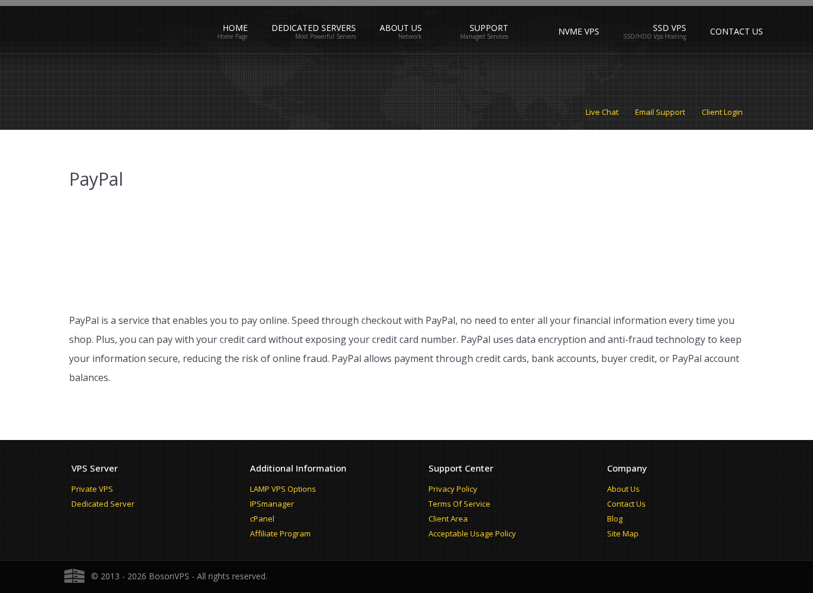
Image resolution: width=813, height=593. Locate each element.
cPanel (262, 518)
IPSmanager (272, 503)
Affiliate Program (280, 533)
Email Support (660, 112)
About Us (623, 488)
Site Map (623, 533)
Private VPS (92, 488)
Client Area (448, 518)
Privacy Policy (453, 488)
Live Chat (602, 112)
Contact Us (626, 503)
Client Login (722, 112)
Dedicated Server (103, 503)
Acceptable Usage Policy (472, 533)
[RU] (533, 26)
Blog (615, 518)
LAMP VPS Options (283, 488)
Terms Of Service (459, 503)
